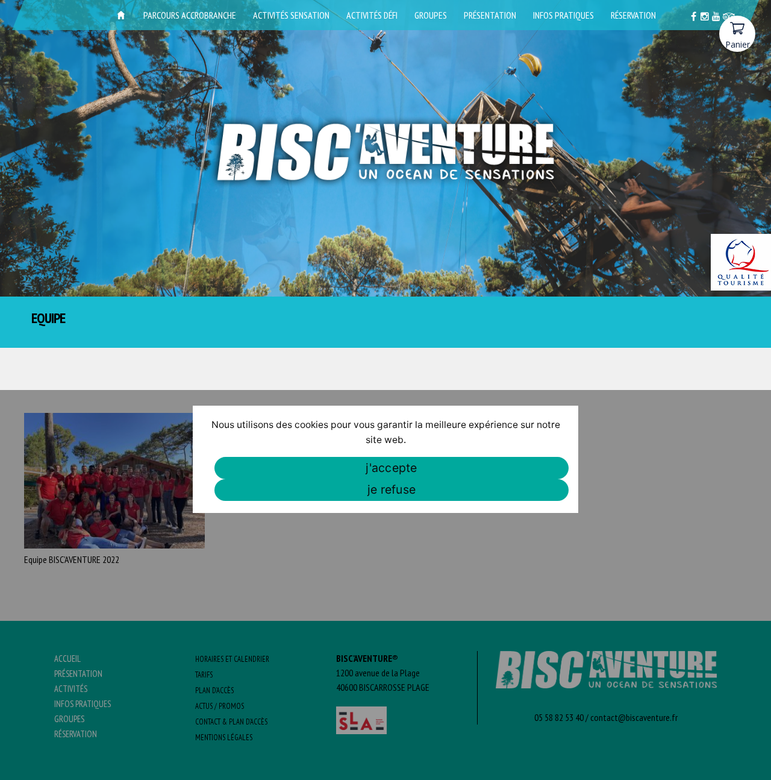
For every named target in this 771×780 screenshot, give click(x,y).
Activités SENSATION (291, 15)
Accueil (121, 15)
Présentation (490, 15)
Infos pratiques (563, 15)
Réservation (633, 15)
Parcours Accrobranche (189, 15)
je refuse (391, 489)
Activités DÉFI (372, 15)
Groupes (430, 15)
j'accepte (391, 468)
